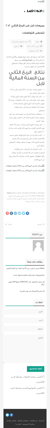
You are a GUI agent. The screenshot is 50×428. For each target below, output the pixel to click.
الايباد (38, 199)
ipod (34, 196)
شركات (37, 201)
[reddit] (15, 213)
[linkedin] (19, 213)
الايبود (25, 199)
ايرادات (9, 199)
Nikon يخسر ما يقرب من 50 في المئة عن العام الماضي (25, 268)
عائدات (32, 201)
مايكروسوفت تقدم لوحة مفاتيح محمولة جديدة (28, 275)
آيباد (26, 196)
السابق (40, 224)
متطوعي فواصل (22, 421)
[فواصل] (41, 1)
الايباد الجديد (32, 199)
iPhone (25, 193)
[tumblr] (11, 213)
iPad (19, 193)
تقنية (42, 201)
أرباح (42, 199)
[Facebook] (11, 415)
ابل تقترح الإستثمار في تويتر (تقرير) (32, 291)
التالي (9, 224)
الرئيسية (41, 421)
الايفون (19, 199)
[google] (7, 213)
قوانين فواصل (11, 421)
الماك (15, 199)
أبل (14, 196)
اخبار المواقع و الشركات (19, 41)
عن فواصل (33, 421)
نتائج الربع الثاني (27, 60)
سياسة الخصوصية (28, 424)
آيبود (22, 196)
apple (14, 193)
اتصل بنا (18, 424)
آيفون (18, 196)
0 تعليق (16, 46)
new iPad (40, 196)
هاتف (27, 201)
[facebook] (27, 213)
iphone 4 (33, 193)
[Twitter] (7, 415)
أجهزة (11, 196)
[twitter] (23, 213)
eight (37, 41)
